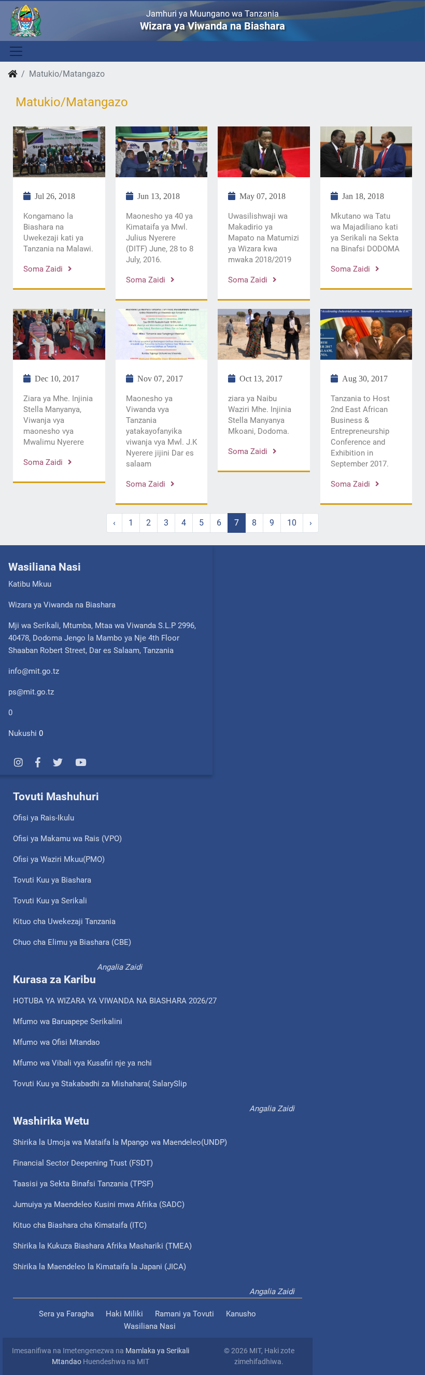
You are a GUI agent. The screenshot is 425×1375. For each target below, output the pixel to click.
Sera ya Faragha (66, 1314)
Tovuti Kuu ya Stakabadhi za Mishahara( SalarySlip (100, 1083)
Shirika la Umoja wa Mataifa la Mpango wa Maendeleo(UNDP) (120, 1142)
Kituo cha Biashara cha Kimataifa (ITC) (80, 1225)
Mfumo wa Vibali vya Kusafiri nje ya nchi (82, 1063)
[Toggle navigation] (15, 51)
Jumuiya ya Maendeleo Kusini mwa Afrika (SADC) (99, 1204)
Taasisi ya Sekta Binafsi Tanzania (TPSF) (83, 1183)
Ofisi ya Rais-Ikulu (43, 818)
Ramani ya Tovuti (184, 1314)
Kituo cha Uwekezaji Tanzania (64, 921)
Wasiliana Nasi (150, 1326)
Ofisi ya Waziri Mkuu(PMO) (59, 859)
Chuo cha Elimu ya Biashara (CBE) (72, 942)
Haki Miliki (124, 1314)
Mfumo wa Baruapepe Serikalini (67, 1021)
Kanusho (241, 1314)
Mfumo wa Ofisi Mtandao (56, 1042)
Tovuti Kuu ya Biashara (52, 880)
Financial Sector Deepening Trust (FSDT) (83, 1163)
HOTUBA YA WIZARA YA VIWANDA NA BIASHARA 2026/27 (115, 1000)
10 (291, 523)
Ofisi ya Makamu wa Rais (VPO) (67, 838)
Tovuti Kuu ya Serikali (50, 900)
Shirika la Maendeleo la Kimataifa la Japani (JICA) (99, 1266)
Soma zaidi (43, 269)
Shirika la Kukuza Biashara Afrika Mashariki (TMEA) (102, 1246)
